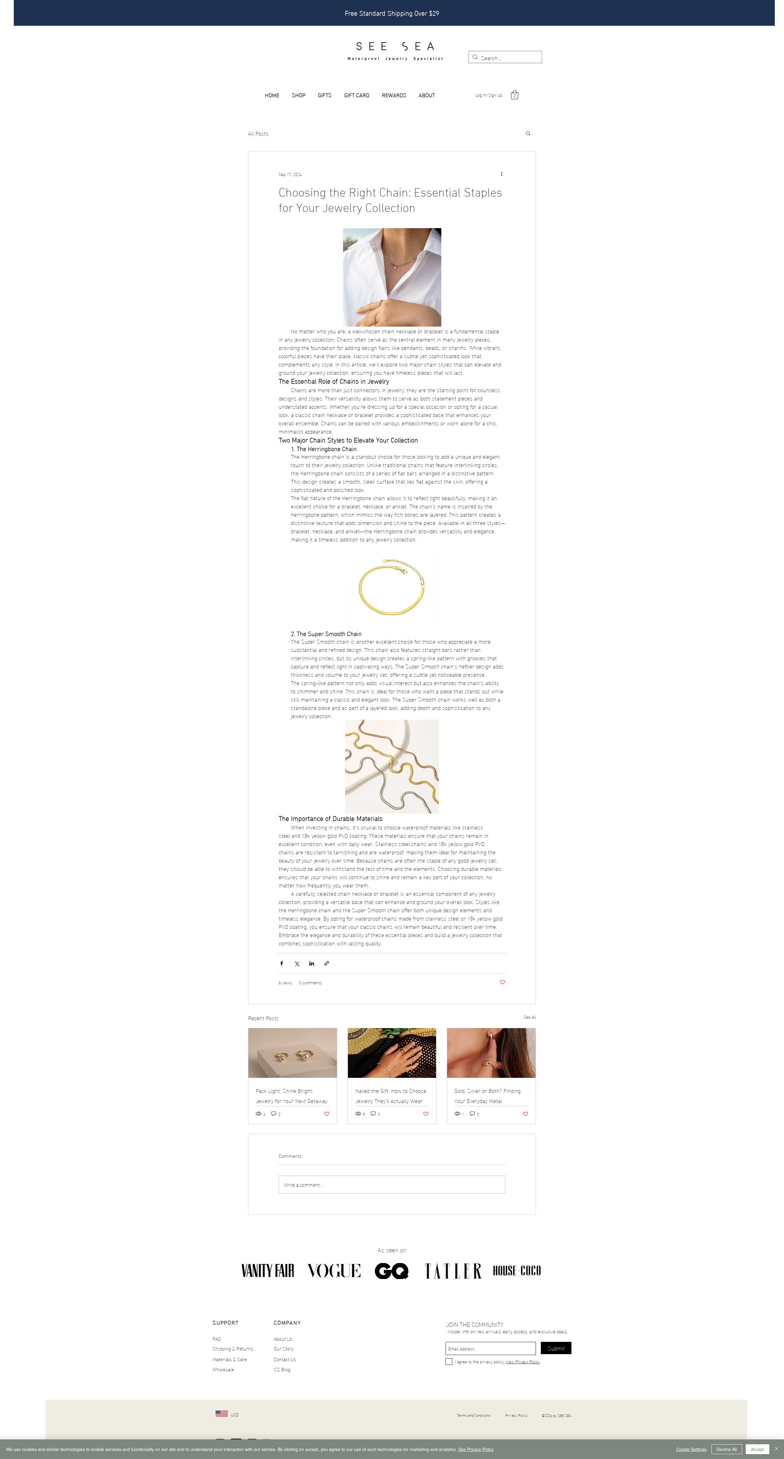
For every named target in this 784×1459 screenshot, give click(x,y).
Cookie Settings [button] (691, 1449)
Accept (757, 1449)
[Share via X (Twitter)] (297, 963)
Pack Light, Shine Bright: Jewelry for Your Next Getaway (291, 1095)
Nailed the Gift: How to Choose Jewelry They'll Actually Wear (390, 1095)
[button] (514, 94)
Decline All (727, 1449)
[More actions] (501, 174)
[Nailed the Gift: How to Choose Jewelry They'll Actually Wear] (392, 1053)
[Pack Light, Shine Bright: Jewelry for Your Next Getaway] (292, 1053)
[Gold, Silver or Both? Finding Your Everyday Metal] (491, 1053)
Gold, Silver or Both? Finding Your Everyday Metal (487, 1095)
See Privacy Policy (476, 1449)
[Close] (776, 1449)
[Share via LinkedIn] (312, 963)
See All (530, 1017)
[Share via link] (327, 963)
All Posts (258, 133)
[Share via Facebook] (282, 963)
